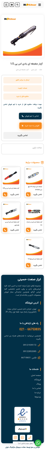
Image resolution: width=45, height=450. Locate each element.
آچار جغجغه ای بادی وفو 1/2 (35, 259)
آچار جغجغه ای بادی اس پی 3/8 (11, 188)
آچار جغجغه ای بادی (22, 69)
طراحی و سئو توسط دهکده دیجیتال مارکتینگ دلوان (22, 447)
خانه (40, 69)
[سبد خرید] (12, 5)
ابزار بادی (34, 69)
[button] (17, 4)
